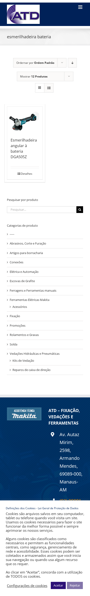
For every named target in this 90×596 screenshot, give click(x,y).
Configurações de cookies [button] (27, 585)
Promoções (17, 325)
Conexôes (16, 262)
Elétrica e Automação (24, 272)
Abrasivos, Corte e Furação (28, 243)
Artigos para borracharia (26, 253)
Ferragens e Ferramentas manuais (33, 290)
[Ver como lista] (48, 87)
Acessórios (19, 307)
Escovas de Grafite (22, 281)
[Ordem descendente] (72, 63)
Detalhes (26, 174)
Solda (13, 344)
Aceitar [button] (58, 585)
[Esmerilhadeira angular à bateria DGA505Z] (24, 120)
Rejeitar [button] (75, 585)
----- (12, 234)
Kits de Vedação (23, 360)
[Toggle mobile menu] (80, 7)
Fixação (15, 316)
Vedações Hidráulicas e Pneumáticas (35, 353)
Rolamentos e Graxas (24, 335)
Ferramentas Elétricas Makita (29, 300)
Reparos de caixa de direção (31, 370)
